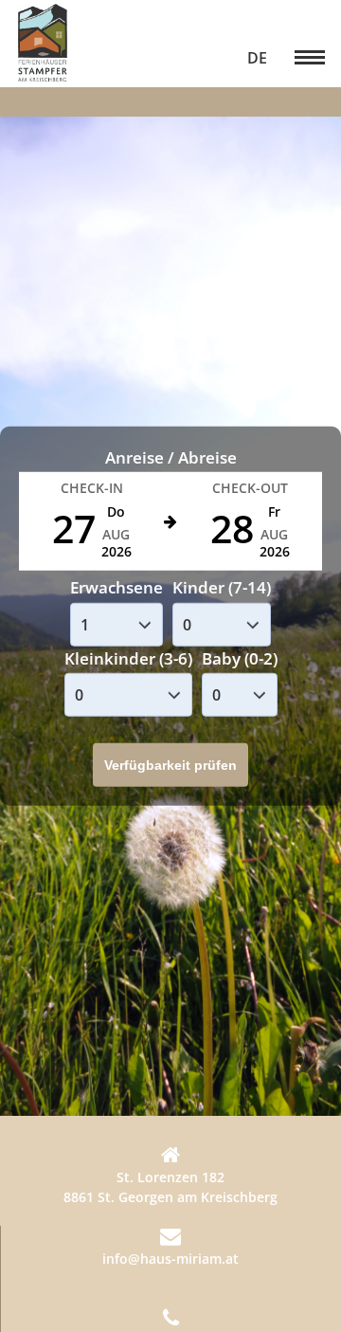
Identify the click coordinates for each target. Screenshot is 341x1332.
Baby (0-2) (240, 658)
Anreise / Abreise (171, 457)
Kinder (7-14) (221, 587)
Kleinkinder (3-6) (128, 658)
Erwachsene (116, 587)
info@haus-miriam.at (170, 1259)
